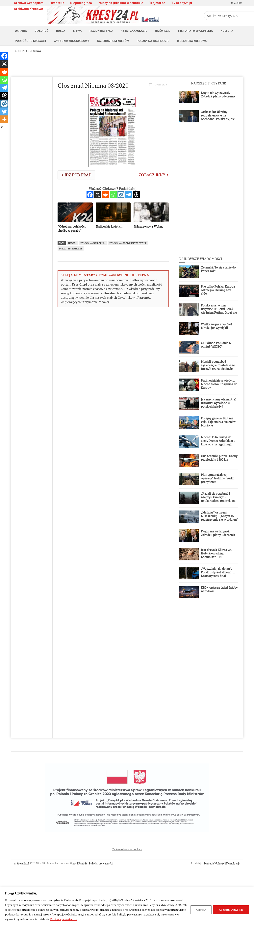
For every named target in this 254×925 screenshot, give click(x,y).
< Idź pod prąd (76, 174)
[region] (127, 906)
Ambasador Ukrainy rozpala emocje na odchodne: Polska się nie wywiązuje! (218, 117)
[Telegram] (128, 194)
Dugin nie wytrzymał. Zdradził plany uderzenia (218, 94)
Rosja (60, 30)
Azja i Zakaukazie (134, 30)
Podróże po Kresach (30, 41)
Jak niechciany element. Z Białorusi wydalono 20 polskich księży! (218, 402)
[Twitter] (4, 111)
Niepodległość (81, 3)
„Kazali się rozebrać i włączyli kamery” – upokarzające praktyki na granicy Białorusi (218, 499)
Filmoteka (56, 3)
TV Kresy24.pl (181, 3)
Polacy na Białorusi (93, 243)
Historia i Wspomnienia (195, 30)
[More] (4, 119)
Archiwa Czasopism (28, 3)
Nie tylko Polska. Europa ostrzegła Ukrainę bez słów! (218, 290)
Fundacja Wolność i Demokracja (222, 863)
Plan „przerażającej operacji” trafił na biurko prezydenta (217, 478)
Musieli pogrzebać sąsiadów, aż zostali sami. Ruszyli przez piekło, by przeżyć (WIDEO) (218, 367)
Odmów (201, 909)
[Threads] (136, 194)
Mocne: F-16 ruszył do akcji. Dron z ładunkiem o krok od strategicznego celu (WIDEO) (218, 442)
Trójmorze (157, 3)
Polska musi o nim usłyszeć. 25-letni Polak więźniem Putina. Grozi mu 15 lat (219, 310)
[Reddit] (105, 194)
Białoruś (41, 30)
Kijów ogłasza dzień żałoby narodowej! (219, 589)
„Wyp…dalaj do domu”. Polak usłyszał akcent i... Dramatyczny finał (218, 572)
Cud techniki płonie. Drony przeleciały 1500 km (219, 457)
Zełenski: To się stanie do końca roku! (218, 269)
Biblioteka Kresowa (192, 41)
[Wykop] (120, 194)
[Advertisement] (127, 65)
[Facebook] (90, 194)
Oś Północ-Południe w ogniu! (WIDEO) (216, 344)
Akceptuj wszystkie (231, 909)
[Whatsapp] (113, 194)
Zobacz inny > (154, 174)
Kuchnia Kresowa (28, 51)
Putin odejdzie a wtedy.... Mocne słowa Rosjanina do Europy (219, 384)
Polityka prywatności (63, 919)
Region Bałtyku (101, 30)
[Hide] (1, 127)
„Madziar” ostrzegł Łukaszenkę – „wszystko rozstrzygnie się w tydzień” (219, 515)
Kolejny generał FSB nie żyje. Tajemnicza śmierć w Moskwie (218, 421)
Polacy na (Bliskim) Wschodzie (120, 3)
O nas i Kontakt (78, 863)
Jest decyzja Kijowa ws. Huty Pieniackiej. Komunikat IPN (216, 553)
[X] (97, 194)
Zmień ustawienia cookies (127, 849)
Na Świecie (162, 30)
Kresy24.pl (23, 863)
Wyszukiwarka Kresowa (71, 41)
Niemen (72, 243)
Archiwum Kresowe (28, 9)
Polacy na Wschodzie (153, 41)
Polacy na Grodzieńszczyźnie (128, 243)
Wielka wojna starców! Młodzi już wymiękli (216, 325)
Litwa (77, 30)
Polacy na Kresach (70, 248)
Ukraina (21, 30)
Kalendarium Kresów (113, 41)
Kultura (227, 30)
